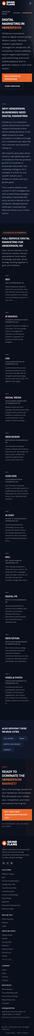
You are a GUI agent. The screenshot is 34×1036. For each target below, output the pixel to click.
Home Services (7, 919)
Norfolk (4, 938)
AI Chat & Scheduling (10, 895)
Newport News (7, 949)
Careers (5, 977)
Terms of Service (22, 1033)
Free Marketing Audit (10, 993)
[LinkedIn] (11, 863)
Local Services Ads (9, 888)
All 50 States (7, 959)
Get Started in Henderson (12, 77)
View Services (12, 86)
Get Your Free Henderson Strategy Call (16, 815)
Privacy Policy (10, 1033)
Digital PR (5, 902)
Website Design (8, 874)
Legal (4, 926)
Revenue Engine (8, 909)
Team (4, 973)
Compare (5, 1003)
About (4, 970)
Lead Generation (8, 891)
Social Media (6, 898)
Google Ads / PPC (8, 884)
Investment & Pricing (10, 996)
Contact (5, 980)
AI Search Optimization (10, 881)
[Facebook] (3, 863)
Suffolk (4, 956)
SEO (3, 877)
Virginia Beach (7, 935)
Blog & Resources (8, 1000)
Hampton (5, 945)
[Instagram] (7, 863)
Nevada (17, 13)
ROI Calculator (7, 989)
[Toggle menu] (30, 3)
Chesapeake (6, 942)
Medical (5, 922)
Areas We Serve (6, 13)
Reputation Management (11, 905)
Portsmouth (6, 952)
